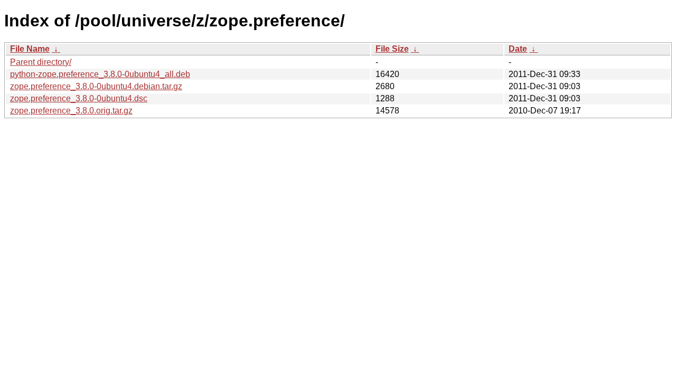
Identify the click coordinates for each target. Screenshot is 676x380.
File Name (30, 48)
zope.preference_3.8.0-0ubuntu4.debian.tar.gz (96, 86)
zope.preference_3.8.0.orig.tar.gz (71, 110)
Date (518, 48)
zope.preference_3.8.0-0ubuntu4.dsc (78, 98)
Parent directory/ (40, 62)
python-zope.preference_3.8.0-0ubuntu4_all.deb (100, 74)
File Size (392, 48)
